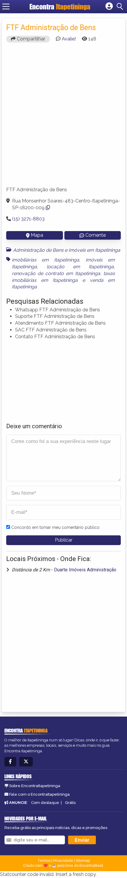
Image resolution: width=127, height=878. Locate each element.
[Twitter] (26, 762)
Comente (95, 235)
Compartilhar (30, 39)
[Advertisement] (63, 117)
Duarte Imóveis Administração (85, 570)
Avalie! (69, 39)
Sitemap (83, 861)
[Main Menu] (6, 6)
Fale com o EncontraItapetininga (39, 794)
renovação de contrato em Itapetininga (56, 273)
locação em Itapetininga (80, 266)
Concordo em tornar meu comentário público (55, 527)
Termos (44, 861)
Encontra (60, 6)
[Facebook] (10, 762)
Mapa (37, 235)
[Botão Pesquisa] (120, 6)
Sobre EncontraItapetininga (34, 786)
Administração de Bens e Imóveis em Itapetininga (66, 250)
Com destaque (45, 802)
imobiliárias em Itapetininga (45, 260)
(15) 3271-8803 (28, 219)
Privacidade (63, 861)
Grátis (70, 802)
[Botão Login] (109, 6)
